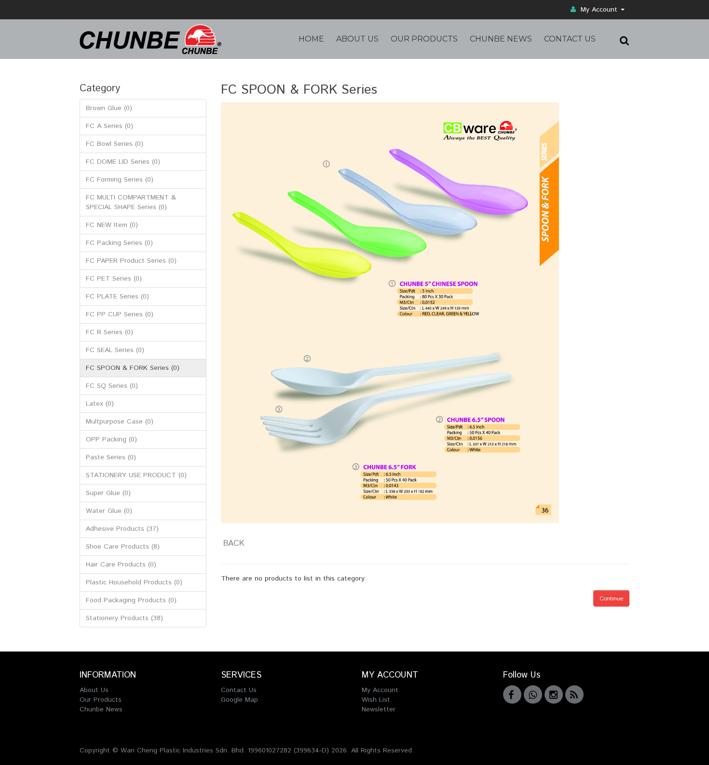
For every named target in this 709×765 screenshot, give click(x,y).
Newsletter (378, 709)
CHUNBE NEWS (501, 38)
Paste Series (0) (111, 457)
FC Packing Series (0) (119, 243)
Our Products (101, 700)
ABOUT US (357, 38)
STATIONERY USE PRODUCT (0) (136, 475)
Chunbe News (101, 709)
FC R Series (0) (109, 332)
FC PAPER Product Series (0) (131, 261)
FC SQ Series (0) (112, 386)
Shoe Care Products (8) (123, 547)
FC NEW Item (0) (112, 225)
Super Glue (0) (108, 493)
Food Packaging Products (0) (131, 600)
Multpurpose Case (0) (119, 421)
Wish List (376, 700)
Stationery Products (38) (124, 618)
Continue (611, 599)
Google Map (239, 700)
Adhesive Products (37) (122, 529)
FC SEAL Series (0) (115, 350)
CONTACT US (570, 38)
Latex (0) (100, 404)
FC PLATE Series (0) (117, 296)
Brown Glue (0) (109, 108)
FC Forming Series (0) (119, 179)
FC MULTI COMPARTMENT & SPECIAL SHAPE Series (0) (131, 202)
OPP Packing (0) (111, 439)
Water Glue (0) (109, 511)
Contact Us (239, 690)
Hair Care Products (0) (121, 564)
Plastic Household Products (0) (134, 582)
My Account (599, 9)
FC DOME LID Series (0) (123, 162)
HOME (311, 38)
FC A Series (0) (109, 126)
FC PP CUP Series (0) (119, 314)
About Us (94, 690)
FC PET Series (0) (114, 278)
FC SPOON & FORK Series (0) (132, 368)
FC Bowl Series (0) (114, 144)
